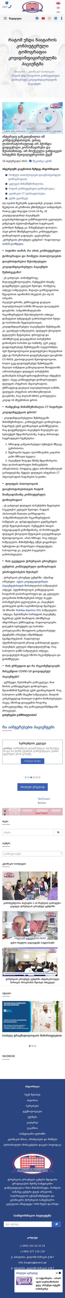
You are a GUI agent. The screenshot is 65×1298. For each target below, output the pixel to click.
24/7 (5, 7)
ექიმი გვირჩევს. (19, 198)
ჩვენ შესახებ (32, 1094)
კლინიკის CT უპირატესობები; (27, 193)
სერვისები (32, 1105)
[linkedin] (55, 18)
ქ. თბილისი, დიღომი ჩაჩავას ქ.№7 (32, 1257)
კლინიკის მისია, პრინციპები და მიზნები (32, 1139)
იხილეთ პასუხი (32, 761)
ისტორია (32, 1100)
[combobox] (32, 853)
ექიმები (32, 1117)
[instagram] (49, 18)
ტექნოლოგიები (32, 1111)
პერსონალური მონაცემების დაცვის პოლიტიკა (32, 1144)
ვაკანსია (32, 1128)
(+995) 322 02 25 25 (32, 1245)
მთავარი (19, 71)
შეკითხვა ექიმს (42, 161)
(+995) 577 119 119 (32, 1251)
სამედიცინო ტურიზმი (32, 1133)
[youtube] (43, 18)
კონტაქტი (32, 1237)
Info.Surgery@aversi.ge (32, 1262)
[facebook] (37, 18)
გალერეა (32, 1122)
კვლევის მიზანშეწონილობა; (26, 183)
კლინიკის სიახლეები (41, 71)
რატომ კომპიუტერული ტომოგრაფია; (32, 188)
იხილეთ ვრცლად (32, 786)
